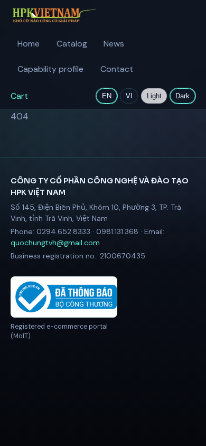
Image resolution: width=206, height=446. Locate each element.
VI (129, 96)
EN (106, 96)
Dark (182, 96)
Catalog (72, 43)
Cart (19, 95)
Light (154, 96)
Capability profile (50, 69)
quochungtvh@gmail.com (55, 242)
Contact (116, 69)
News (114, 43)
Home (28, 43)
